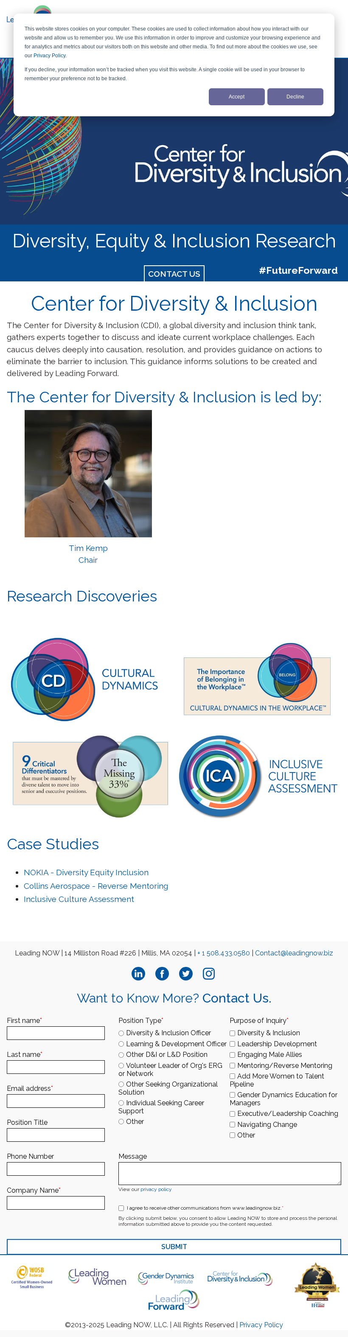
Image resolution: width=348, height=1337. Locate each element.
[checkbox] (174, 1076)
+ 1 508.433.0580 (223, 953)
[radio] (174, 1033)
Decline (295, 97)
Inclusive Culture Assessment (79, 899)
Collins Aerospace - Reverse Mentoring (96, 885)
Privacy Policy (49, 56)
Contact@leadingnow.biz (294, 953)
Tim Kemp (88, 548)
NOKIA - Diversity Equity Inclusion (87, 872)
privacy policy (156, 1189)
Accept (236, 97)
